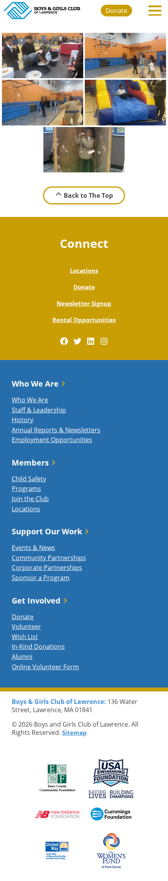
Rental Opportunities (84, 320)
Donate (116, 10)
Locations (84, 270)
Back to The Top (88, 195)
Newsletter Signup (84, 303)
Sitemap (74, 732)
